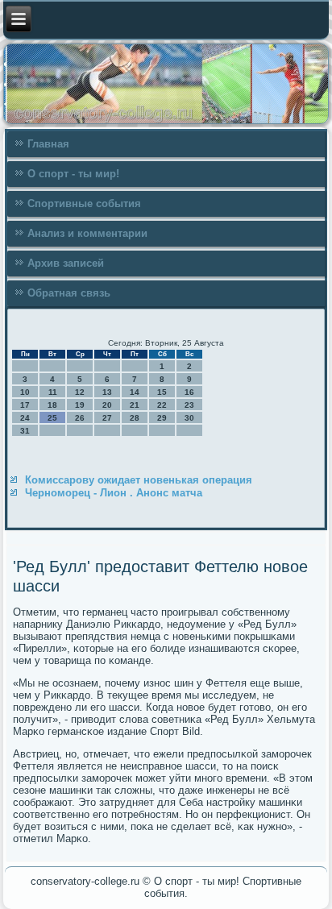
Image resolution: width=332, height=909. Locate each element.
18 (52, 405)
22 (162, 405)
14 (134, 392)
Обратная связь (68, 293)
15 (162, 392)
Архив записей (65, 263)
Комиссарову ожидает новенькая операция (138, 480)
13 (107, 392)
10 (25, 392)
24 (25, 417)
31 (25, 430)
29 (162, 417)
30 (189, 417)
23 (189, 405)
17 (25, 405)
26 (80, 417)
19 (80, 405)
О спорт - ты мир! (73, 174)
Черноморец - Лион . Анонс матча (113, 493)
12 (80, 392)
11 (52, 392)
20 (107, 405)
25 (52, 417)
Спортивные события (84, 203)
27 (107, 417)
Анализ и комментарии (87, 233)
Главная (48, 144)
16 (189, 392)
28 (134, 417)
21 (134, 405)
